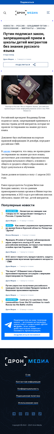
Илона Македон (12, 235)
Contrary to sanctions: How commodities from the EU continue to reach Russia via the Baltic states (28, 302)
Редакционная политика (28, 396)
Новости (8, 26)
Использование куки (28, 403)
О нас (28, 374)
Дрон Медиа (8, 59)
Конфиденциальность (28, 388)
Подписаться (27, 2)
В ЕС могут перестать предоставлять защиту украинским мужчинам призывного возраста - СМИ (29, 259)
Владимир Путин (37, 26)
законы (40, 28)
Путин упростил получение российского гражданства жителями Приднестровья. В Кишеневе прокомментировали (28, 288)
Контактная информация (28, 381)
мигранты (28, 28)
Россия (20, 26)
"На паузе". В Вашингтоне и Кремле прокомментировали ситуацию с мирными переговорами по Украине (28, 273)
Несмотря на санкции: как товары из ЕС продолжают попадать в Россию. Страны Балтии (26, 213)
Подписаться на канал (27, 335)
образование (11, 28)
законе (6, 151)
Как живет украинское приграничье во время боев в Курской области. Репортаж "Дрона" (29, 228)
